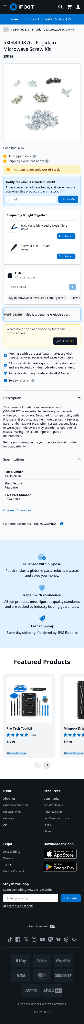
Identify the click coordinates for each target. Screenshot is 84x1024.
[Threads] (66, 939)
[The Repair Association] (74, 939)
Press (47, 825)
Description (12, 398)
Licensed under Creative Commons (42, 1004)
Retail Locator (53, 812)
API (5, 825)
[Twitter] (26, 939)
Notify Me (68, 199)
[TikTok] (9, 939)
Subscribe (70, 898)
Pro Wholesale (53, 805)
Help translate (39, 926)
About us (9, 798)
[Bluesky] (58, 939)
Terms (7, 865)
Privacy (8, 858)
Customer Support (15, 805)
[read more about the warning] (61, 524)
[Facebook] (17, 939)
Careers (8, 818)
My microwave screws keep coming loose (37, 298)
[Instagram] (34, 939)
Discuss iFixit (12, 812)
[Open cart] (69, 7)
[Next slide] (47, 765)
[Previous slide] (37, 765)
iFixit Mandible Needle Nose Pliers (43, 225)
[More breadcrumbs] (6, 29)
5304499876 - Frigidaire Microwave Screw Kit (43, 29)
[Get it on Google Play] (60, 867)
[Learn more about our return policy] (33, 380)
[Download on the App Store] (60, 854)
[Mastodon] (50, 939)
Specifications (14, 459)
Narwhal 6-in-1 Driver (35, 246)
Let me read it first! (20, 906)
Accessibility (11, 852)
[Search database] (60, 7)
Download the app (59, 844)
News (47, 831)
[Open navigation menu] (5, 7)
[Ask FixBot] (72, 287)
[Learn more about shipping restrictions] (34, 156)
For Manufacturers (56, 818)
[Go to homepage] (23, 7)
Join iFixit (65, 341)
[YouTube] (42, 939)
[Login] (78, 7)
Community (51, 798)
